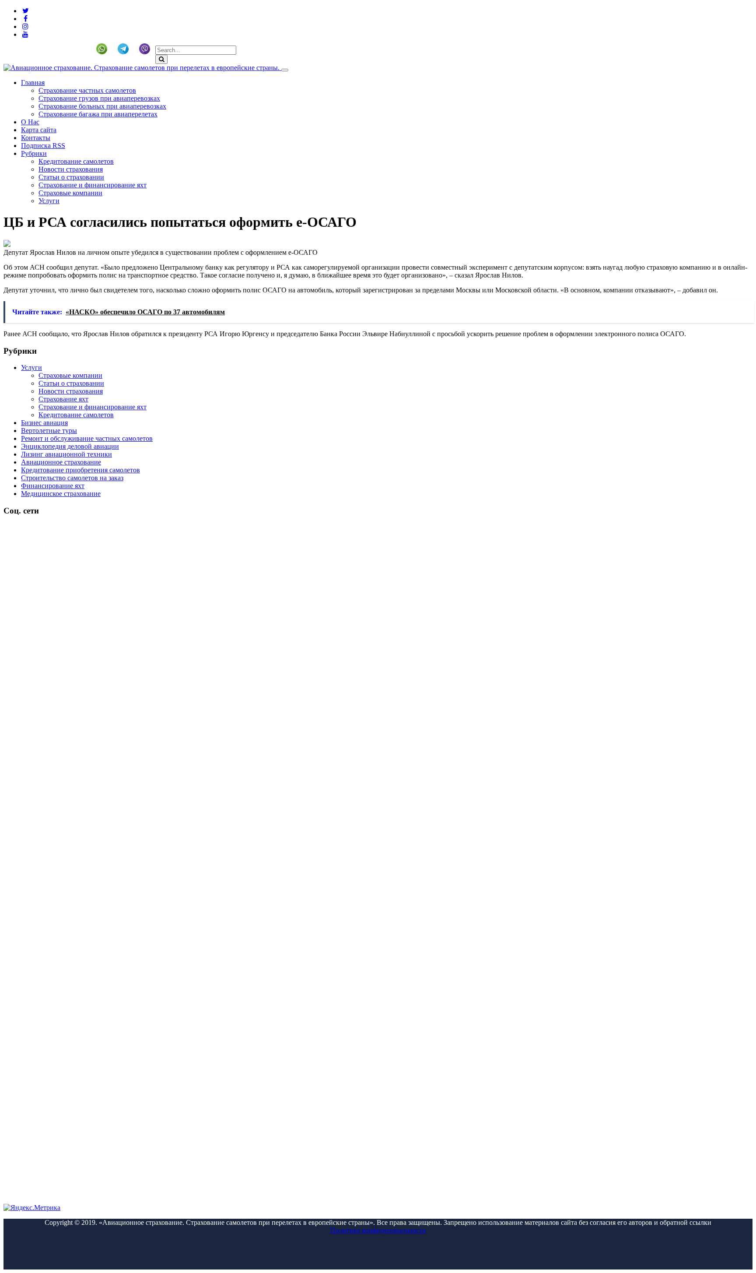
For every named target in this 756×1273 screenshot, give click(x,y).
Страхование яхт (63, 399)
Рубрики (34, 153)
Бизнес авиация (44, 422)
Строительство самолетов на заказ (72, 478)
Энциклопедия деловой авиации (70, 446)
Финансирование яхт (52, 485)
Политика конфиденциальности (378, 1230)
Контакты (35, 137)
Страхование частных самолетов (87, 90)
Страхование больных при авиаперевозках (102, 106)
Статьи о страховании (71, 177)
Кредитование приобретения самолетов (80, 470)
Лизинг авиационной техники (66, 454)
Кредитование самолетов (76, 161)
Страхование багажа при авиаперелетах (98, 114)
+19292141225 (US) (55, 49)
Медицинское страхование (61, 493)
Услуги (49, 200)
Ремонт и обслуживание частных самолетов (87, 438)
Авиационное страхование (61, 462)
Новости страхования (70, 169)
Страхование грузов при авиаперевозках (99, 98)
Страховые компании (70, 193)
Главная (33, 82)
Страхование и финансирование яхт (92, 185)
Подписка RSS (43, 145)
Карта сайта (38, 130)
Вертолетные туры (49, 430)
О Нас (30, 122)
